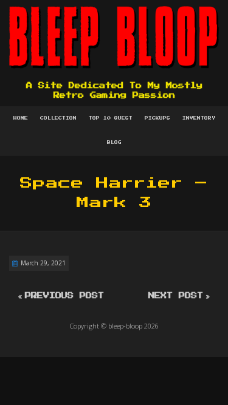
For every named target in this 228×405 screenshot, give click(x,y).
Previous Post (64, 296)
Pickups (157, 118)
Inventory (198, 118)
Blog (114, 143)
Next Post (175, 296)
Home (20, 118)
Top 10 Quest (111, 118)
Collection (58, 118)
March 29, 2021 (43, 263)
